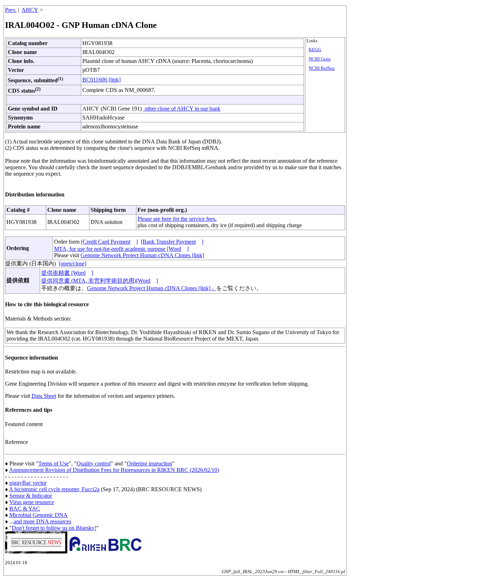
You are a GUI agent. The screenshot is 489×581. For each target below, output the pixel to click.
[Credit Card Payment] (109, 242)
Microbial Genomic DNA (38, 515)
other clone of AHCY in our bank (182, 109)
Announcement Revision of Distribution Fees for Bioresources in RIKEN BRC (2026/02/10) (114, 470)
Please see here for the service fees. (177, 219)
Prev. (10, 10)
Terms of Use (53, 463)
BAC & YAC (24, 509)
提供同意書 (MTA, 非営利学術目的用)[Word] (99, 281)
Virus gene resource (31, 502)
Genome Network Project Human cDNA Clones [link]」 (151, 288)
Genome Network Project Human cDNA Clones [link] (142, 255)
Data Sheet (44, 396)
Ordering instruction (149, 463)
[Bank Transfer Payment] (172, 242)
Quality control (94, 463)
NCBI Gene (320, 59)
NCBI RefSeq (322, 68)
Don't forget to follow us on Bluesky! (54, 528)
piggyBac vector (28, 483)
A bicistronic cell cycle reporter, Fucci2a (54, 489)
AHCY (29, 10)
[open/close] (72, 263)
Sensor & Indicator (30, 496)
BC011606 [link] (101, 80)
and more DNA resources (42, 521)
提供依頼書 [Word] (67, 273)
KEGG (315, 49)
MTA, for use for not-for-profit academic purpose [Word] (121, 249)
